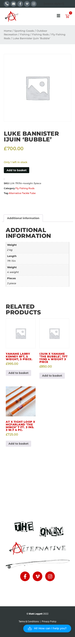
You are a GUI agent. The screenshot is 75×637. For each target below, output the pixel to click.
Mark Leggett (35, 613)
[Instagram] (34, 4)
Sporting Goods (24, 30)
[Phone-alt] (7, 4)
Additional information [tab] (23, 218)
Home (8, 30)
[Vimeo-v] (27, 4)
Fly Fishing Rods (24, 188)
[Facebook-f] (20, 4)
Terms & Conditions (29, 621)
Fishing (25, 34)
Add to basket (17, 170)
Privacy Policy (49, 621)
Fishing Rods (40, 34)
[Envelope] (13, 4)
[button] (47, 628)
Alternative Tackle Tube (22, 193)
